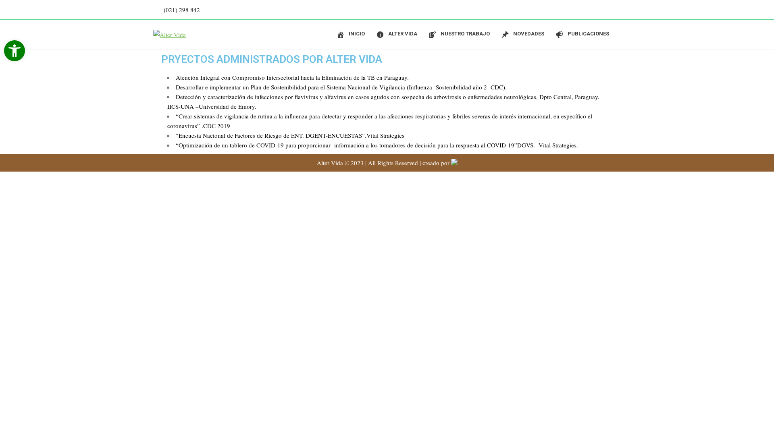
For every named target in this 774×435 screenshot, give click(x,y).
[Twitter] (612, 9)
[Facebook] (596, 9)
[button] (14, 50)
